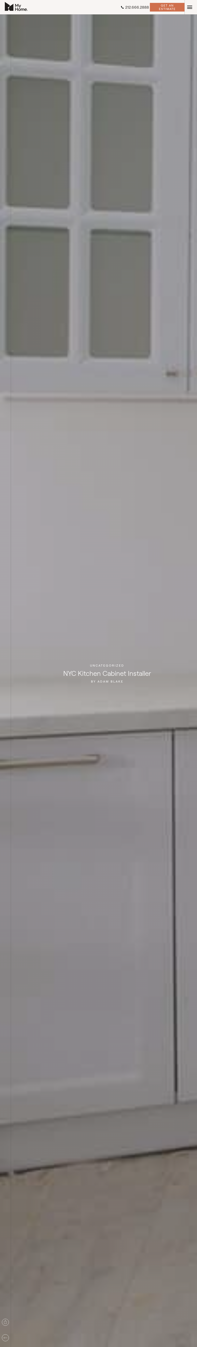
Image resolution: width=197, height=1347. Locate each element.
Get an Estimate (167, 7)
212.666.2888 (137, 7)
